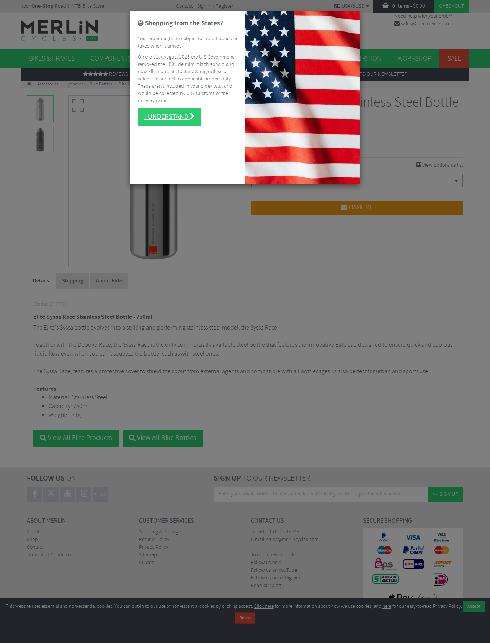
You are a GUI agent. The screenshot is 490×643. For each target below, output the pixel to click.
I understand (167, 116)
